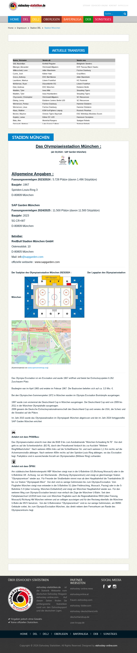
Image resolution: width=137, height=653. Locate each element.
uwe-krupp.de (77, 622)
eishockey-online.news (81, 588)
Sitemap (86, 5)
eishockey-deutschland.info (84, 611)
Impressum (123, 5)
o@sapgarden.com (32, 256)
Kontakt (113, 5)
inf (19, 256)
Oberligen (61, 633)
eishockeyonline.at (79, 594)
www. (38, 262)
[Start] (124, 13)
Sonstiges (110, 633)
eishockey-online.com (106, 645)
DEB (95, 633)
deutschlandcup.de (79, 616)
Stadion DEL (35, 28)
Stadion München (30, 137)
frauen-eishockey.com (81, 599)
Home (10, 28)
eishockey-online (99, 5)
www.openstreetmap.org (38, 368)
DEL (35, 633)
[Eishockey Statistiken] (27, 5)
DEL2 (46, 633)
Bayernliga (80, 633)
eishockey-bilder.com (80, 605)
